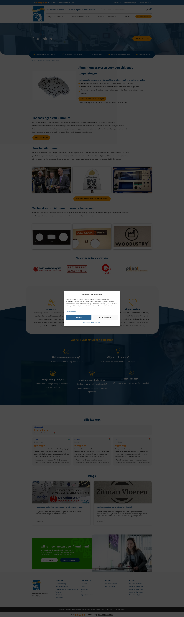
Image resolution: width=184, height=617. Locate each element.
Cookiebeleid (86, 322)
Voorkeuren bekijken (105, 317)
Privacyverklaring (95, 322)
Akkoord (79, 317)
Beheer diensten (71, 311)
